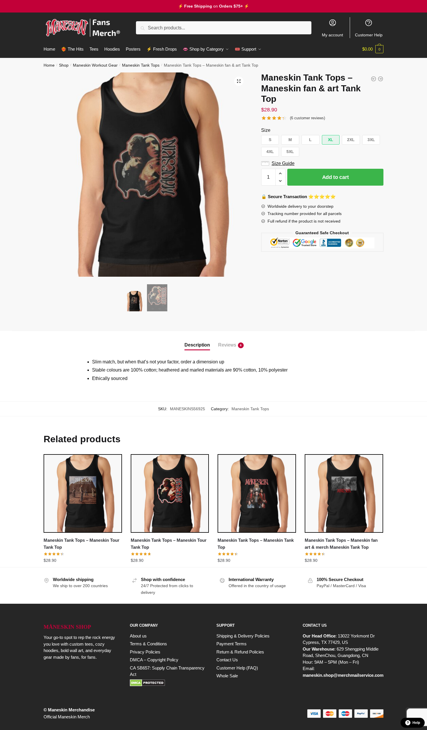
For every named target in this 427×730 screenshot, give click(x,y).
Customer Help (369, 35)
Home (49, 65)
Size (265, 130)
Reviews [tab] (227, 344)
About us (138, 635)
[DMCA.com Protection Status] (167, 682)
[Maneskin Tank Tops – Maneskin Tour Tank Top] (83, 493)
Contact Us (227, 659)
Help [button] (416, 723)
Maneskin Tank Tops (140, 65)
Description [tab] (197, 344)
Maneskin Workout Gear (95, 65)
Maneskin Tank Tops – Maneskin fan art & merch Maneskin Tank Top (341, 544)
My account (332, 35)
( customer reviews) (307, 118)
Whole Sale (227, 675)
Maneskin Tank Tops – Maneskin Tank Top (256, 544)
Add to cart (335, 177)
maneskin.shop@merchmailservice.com (343, 675)
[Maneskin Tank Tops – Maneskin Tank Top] (257, 493)
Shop (64, 65)
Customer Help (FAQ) (237, 667)
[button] (238, 81)
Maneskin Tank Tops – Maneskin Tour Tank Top (81, 544)
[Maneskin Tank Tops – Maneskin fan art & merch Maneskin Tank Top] (344, 493)
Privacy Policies (145, 651)
